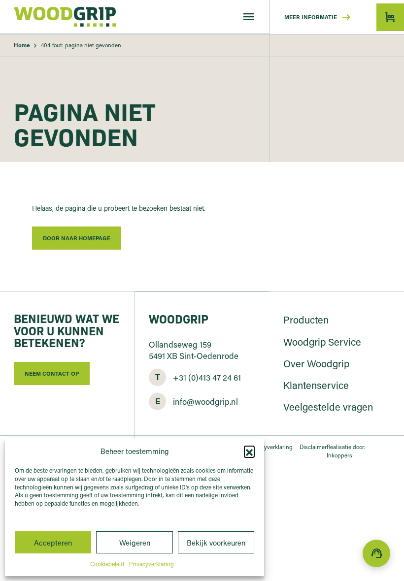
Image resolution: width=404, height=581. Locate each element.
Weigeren (134, 543)
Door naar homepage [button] (76, 238)
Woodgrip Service (322, 341)
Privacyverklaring (151, 564)
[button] (249, 451)
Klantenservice (316, 385)
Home (22, 45)
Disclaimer (313, 447)
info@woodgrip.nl (205, 401)
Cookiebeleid (107, 564)
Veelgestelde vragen (328, 406)
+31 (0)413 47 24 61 (207, 377)
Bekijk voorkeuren (216, 543)
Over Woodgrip (316, 363)
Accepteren (53, 543)
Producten (306, 319)
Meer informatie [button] (318, 17)
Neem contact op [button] (52, 373)
